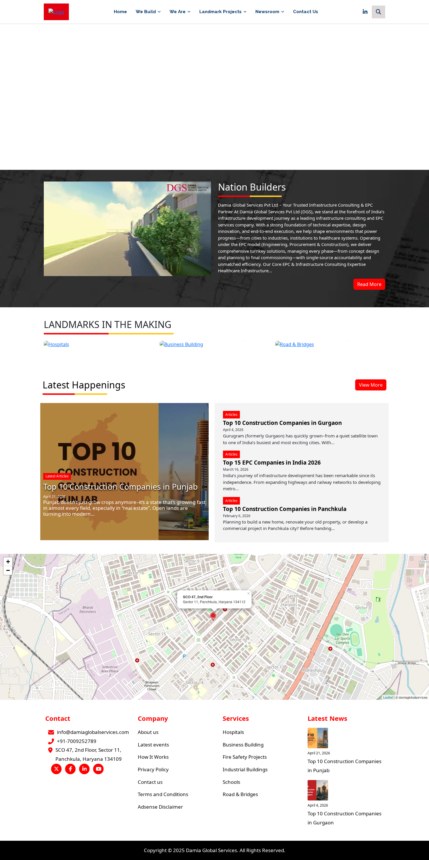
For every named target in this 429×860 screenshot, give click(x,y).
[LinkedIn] (365, 11)
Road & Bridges (240, 794)
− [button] (8, 570)
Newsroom (267, 11)
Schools (231, 782)
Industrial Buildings (245, 769)
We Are (178, 11)
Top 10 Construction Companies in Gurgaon (282, 423)
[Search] (378, 12)
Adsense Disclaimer (160, 806)
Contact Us (305, 11)
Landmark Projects (220, 11)
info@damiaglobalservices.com (93, 732)
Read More (369, 284)
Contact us (150, 782)
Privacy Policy (153, 769)
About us (148, 732)
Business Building (243, 744)
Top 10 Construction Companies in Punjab (120, 486)
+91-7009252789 (76, 741)
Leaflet (388, 697)
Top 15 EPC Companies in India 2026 (272, 462)
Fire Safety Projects (245, 756)
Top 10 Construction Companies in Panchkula (284, 509)
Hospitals (233, 732)
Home (120, 11)
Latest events (153, 744)
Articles (231, 414)
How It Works (153, 756)
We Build (146, 11)
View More (371, 385)
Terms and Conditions (163, 794)
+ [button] (8, 561)
